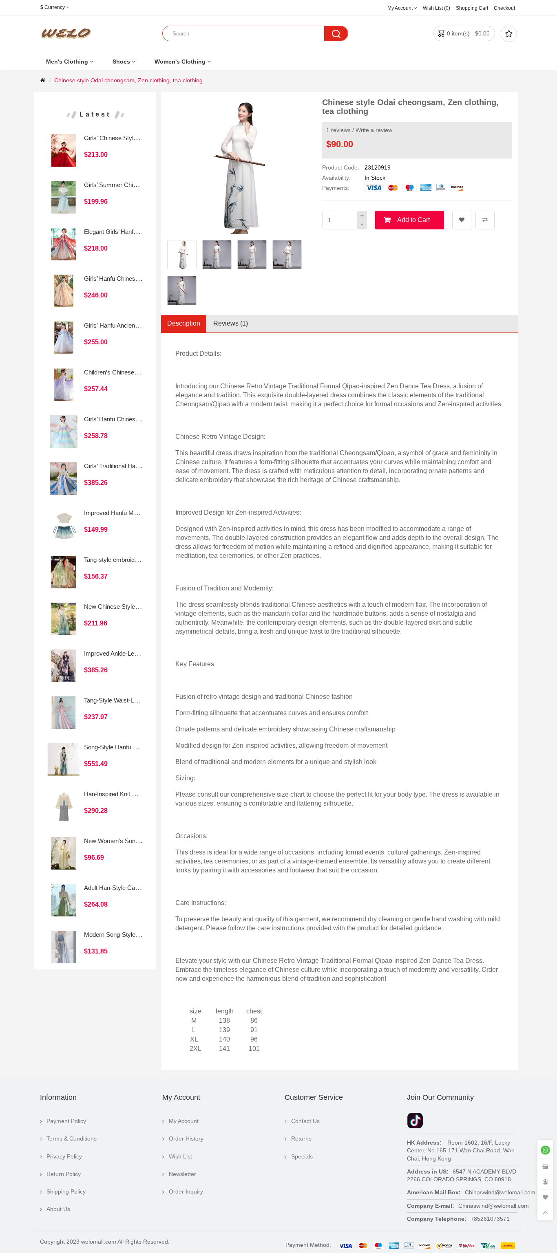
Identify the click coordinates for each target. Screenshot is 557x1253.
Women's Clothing (180, 61)
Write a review (374, 130)
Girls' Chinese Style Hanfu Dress (128, 137)
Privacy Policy (64, 1156)
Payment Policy (66, 1121)
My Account (184, 1121)
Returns (301, 1138)
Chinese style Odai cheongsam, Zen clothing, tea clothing (128, 80)
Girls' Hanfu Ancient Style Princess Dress (139, 325)
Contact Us (305, 1121)
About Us (58, 1209)
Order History (186, 1138)
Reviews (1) (230, 323)
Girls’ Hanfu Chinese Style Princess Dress (140, 278)
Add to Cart (413, 219)
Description (183, 323)
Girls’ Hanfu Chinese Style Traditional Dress (142, 419)
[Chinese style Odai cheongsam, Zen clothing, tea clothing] (182, 254)
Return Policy (63, 1174)
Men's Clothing (67, 61)
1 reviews (338, 130)
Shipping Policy (66, 1191)
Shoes (121, 61)
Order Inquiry (186, 1191)
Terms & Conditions (71, 1138)
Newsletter (182, 1174)
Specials (302, 1156)
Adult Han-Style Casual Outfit (123, 887)
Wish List (180, 1156)
